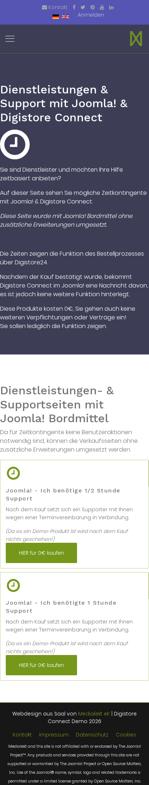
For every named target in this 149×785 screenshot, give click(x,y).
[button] (91, 15)
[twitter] (83, 7)
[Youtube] (102, 7)
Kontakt (58, 7)
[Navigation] (9, 39)
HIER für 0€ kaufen (41, 553)
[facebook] (74, 7)
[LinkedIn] (111, 7)
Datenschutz (92, 734)
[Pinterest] (92, 7)
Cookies (126, 734)
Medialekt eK (94, 713)
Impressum (54, 734)
